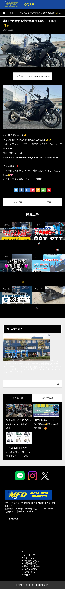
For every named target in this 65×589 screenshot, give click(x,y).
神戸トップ (29, 558)
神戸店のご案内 (31, 560)
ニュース (6, 225)
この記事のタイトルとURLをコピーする (32, 76)
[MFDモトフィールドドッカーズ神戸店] (11, 4)
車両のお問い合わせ (34, 566)
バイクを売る (30, 569)
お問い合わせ (30, 572)
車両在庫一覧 (30, 563)
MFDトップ (29, 555)
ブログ (17, 30)
